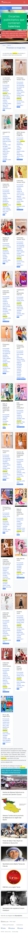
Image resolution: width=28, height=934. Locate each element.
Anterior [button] (4, 45)
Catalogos (4, 7)
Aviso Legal (12, 921)
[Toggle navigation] (24, 2)
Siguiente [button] (9, 45)
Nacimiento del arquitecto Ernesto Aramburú (13, 909)
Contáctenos (19, 924)
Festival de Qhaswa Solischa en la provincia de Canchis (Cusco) (13, 793)
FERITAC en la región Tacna (11, 887)
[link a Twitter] (3, 928)
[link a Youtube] (20, 928)
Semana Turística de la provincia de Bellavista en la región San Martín (13, 818)
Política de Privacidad (8, 924)
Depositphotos (18, 915)
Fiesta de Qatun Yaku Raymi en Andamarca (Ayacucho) (12, 842)
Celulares (25, 7)
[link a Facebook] (11, 928)
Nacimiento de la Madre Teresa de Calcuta (14, 865)
